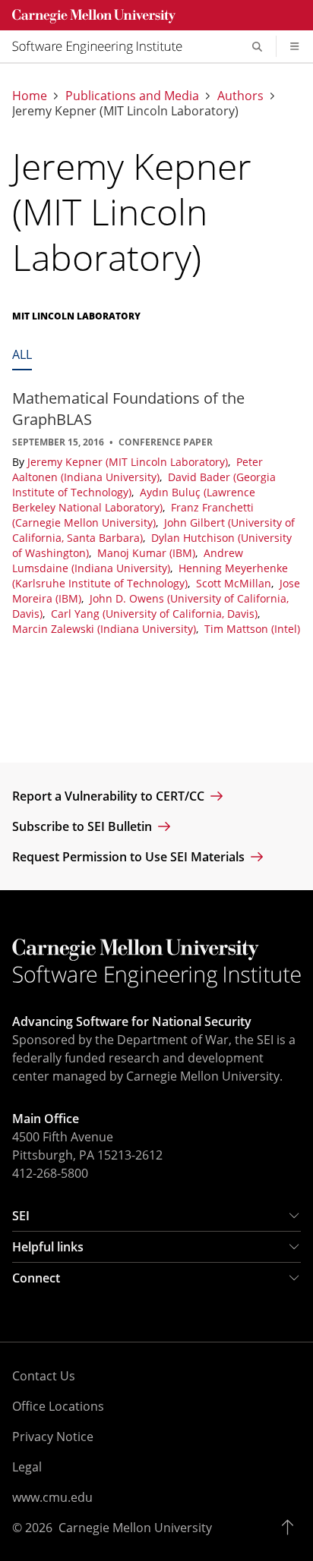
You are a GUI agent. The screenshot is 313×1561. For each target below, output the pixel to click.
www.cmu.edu (52, 1497)
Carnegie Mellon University (135, 1527)
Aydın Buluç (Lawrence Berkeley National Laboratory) (133, 500)
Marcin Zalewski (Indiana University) (105, 629)
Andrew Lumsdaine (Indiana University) (127, 560)
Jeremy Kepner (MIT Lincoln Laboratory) (129, 462)
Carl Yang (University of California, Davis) (156, 613)
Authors (240, 95)
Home (29, 95)
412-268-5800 (50, 1173)
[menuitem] (103, 46)
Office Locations (58, 1406)
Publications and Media (132, 95)
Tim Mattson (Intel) (252, 629)
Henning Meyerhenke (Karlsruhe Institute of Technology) (150, 575)
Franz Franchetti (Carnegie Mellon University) (133, 515)
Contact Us (43, 1375)
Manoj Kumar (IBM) (147, 553)
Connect (36, 1278)
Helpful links (48, 1246)
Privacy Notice (52, 1436)
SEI (21, 1215)
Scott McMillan (235, 583)
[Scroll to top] (291, 1528)
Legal (27, 1467)
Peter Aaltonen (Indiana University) (137, 469)
